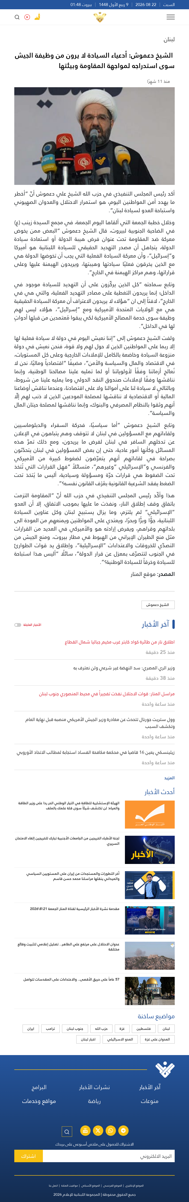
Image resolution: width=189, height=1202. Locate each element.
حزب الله (101, 1028)
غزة (122, 1028)
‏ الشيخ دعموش (158, 604)
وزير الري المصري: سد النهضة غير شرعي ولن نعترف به (124, 667)
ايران (30, 1028)
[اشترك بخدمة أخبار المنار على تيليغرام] (123, 1131)
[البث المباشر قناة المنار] (85, 1131)
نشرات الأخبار (94, 1087)
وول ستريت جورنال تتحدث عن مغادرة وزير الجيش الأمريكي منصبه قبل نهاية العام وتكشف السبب (100, 723)
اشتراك (28, 1156)
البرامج (39, 1087)
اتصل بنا (53, 1185)
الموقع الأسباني (90, 1185)
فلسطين (144, 1028)
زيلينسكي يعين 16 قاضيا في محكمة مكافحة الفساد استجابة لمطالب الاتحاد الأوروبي (96, 752)
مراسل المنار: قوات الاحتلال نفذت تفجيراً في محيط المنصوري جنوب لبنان (107, 693)
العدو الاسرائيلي (120, 1039)
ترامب (50, 1028)
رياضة (94, 1101)
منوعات (150, 1101)
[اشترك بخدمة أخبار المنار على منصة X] (98, 1131)
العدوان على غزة (157, 1039)
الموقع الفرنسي (112, 1185)
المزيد (169, 778)
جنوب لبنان (75, 1028)
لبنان (169, 39)
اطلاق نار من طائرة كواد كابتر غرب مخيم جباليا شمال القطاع (120, 641)
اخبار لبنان (88, 1039)
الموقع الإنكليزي (134, 1185)
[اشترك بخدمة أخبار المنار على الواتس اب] (110, 1131)
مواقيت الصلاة (69, 1185)
